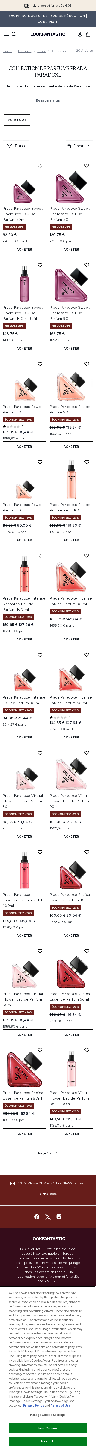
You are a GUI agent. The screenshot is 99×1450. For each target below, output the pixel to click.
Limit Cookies (48, 1428)
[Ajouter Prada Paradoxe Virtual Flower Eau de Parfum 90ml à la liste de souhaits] (86, 752)
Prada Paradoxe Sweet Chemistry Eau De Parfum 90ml (70, 313)
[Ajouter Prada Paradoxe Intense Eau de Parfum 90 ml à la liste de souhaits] (86, 555)
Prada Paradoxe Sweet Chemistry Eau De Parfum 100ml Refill (23, 313)
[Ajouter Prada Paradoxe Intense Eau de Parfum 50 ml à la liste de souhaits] (86, 654)
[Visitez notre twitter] (47, 1216)
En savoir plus (48, 101)
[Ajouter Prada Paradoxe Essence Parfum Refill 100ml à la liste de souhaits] (40, 852)
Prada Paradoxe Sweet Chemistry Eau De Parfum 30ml (23, 214)
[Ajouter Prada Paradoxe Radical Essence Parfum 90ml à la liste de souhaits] (40, 1050)
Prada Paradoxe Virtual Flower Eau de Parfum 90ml (70, 801)
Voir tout (17, 120)
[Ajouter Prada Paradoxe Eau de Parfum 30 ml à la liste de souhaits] (40, 462)
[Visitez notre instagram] (58, 1216)
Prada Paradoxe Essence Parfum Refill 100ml (22, 900)
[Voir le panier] (88, 34)
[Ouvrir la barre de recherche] (13, 34)
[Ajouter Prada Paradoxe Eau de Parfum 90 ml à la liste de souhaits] (86, 363)
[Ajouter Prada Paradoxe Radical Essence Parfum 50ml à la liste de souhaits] (86, 951)
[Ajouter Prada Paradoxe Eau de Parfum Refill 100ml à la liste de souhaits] (86, 462)
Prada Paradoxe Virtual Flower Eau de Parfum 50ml (23, 999)
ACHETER (24, 249)
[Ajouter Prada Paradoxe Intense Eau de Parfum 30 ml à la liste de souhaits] (40, 654)
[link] (80, 34)
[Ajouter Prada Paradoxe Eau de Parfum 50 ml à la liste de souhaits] (40, 363)
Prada (41, 51)
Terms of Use (61, 1405)
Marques (24, 51)
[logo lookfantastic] (48, 34)
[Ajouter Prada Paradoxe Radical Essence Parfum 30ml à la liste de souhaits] (86, 852)
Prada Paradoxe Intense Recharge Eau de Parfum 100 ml (24, 604)
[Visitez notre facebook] (36, 1216)
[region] (48, 1368)
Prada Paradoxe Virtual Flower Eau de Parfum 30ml (23, 801)
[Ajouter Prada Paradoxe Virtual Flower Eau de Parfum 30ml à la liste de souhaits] (40, 752)
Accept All (47, 1441)
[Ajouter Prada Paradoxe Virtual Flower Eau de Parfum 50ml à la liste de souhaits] (40, 951)
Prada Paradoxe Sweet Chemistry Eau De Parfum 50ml (70, 214)
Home (7, 51)
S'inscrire (48, 1194)
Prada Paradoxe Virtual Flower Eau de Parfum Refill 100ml (70, 1098)
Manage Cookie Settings (47, 1415)
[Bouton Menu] (5, 34)
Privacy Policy (33, 1405)
